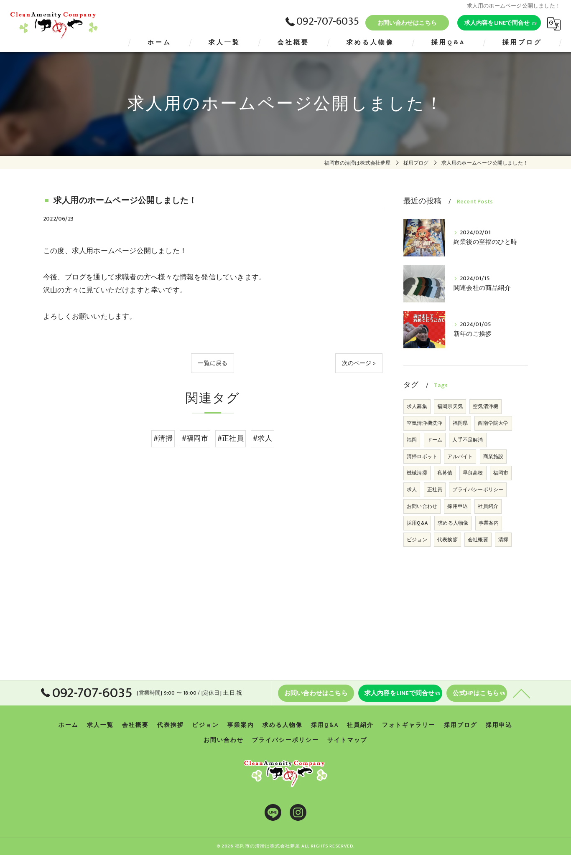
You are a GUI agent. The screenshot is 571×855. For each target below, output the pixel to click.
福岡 (412, 440)
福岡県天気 (450, 406)
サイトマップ (347, 740)
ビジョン (417, 539)
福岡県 (460, 423)
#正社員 (230, 438)
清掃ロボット (422, 456)
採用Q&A (417, 523)
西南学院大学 (493, 423)
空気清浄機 (485, 406)
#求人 (262, 438)
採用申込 (457, 506)
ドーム (435, 440)
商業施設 (493, 456)
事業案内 (489, 523)
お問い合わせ (422, 506)
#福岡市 (195, 438)
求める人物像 (453, 523)
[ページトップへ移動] (521, 693)
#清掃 (163, 438)
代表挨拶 (447, 539)
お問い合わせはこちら (407, 23)
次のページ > (359, 363)
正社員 (435, 489)
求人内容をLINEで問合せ (497, 23)
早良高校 (473, 473)
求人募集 (417, 406)
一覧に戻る (212, 363)
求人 (412, 489)
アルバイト (460, 456)
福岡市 (501, 473)
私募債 (445, 473)
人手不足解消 (467, 440)
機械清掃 (417, 473)
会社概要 (478, 539)
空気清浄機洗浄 (424, 423)
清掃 (503, 539)
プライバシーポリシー (477, 489)
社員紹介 (488, 506)
